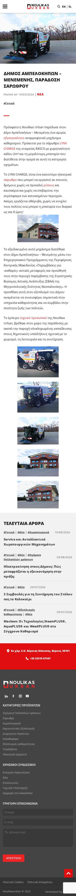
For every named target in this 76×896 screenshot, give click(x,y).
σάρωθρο (10, 180)
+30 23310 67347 (40, 658)
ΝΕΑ (40, 94)
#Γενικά (9, 103)
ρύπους (49, 185)
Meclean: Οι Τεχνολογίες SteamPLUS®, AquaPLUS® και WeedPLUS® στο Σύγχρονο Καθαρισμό (35, 626)
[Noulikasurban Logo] (38, 12)
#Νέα (21, 532)
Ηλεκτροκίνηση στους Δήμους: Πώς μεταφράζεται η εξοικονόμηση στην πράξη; (32, 571)
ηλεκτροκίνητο (14, 138)
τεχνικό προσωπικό (33, 318)
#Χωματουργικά (38, 532)
